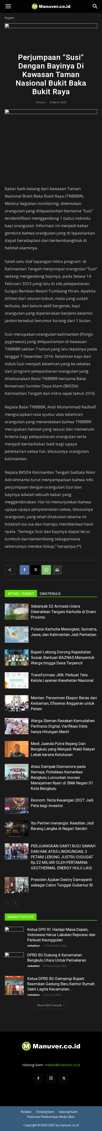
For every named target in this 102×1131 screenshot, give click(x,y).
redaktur (33, 945)
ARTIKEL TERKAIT (21, 594)
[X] (35, 570)
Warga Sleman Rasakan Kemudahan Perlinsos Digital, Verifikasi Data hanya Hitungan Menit (63, 726)
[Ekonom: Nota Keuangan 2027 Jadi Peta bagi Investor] (16, 805)
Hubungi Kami (68, 1112)
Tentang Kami (45, 1112)
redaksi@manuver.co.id (62, 1065)
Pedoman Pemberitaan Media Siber (51, 1117)
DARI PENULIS (50, 594)
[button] (8, 6)
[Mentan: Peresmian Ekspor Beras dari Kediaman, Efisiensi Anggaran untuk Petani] (16, 703)
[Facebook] (24, 570)
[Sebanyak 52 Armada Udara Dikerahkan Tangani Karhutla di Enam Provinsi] (16, 612)
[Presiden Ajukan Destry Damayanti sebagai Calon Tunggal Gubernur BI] (16, 885)
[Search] (95, 6)
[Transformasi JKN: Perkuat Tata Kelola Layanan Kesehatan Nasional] (16, 680)
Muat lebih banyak (49, 1005)
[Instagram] (51, 1078)
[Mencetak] (57, 570)
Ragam (9, 18)
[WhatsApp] (46, 570)
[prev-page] (8, 903)
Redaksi (26, 1112)
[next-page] (15, 903)
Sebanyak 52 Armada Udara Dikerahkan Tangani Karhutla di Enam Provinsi (63, 612)
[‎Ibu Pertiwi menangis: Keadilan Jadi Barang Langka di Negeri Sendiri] (16, 828)
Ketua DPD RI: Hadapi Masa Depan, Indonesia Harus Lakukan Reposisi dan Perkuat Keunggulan (61, 934)
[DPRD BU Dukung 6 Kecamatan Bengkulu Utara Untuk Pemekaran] (14, 961)
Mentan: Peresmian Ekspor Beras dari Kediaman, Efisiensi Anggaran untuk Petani (64, 703)
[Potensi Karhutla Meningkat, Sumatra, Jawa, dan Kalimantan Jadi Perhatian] (16, 634)
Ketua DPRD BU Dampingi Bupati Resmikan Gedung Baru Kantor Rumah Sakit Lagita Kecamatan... (61, 983)
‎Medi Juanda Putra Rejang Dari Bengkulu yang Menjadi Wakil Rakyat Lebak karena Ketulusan (63, 749)
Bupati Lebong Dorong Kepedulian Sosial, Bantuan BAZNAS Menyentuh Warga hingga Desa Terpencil (62, 657)
